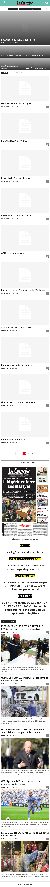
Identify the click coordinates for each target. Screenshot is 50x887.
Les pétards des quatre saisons (9, 67)
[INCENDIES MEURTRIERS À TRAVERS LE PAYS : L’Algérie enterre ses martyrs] (25, 649)
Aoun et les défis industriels (16, 327)
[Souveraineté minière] (25, 424)
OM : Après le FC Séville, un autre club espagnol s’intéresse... (21, 783)
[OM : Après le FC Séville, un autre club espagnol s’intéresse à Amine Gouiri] (25, 804)
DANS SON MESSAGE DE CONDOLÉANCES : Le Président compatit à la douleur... (23, 731)
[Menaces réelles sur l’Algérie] (25, 88)
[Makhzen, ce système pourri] (25, 350)
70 (28, 454)
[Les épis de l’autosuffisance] (25, 163)
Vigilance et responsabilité (11, 56)
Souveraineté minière (13, 439)
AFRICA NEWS (37, 9)
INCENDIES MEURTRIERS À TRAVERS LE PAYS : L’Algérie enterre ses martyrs (22, 628)
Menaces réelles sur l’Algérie (16, 103)
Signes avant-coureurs (34, 56)
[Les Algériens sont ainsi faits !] (25, 28)
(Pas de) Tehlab (13, 9)
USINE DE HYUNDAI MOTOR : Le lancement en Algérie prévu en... (24, 679)
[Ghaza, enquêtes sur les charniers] (25, 387)
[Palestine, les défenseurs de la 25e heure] (25, 275)
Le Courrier (5, 106)
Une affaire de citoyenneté (36, 68)
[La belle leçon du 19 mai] (25, 126)
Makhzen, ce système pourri (16, 365)
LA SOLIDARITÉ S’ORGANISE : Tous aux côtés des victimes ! (25, 834)
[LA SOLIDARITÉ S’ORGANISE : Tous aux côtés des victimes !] (25, 856)
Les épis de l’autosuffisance (16, 178)
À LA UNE (22, 9)
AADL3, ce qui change (12, 252)
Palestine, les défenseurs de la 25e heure (23, 290)
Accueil (12, 73)
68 (21, 454)
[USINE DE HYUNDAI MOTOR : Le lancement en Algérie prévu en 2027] (25, 701)
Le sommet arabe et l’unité (16, 215)
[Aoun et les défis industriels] (25, 312)
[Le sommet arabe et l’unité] (25, 200)
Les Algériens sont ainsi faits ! (18, 39)
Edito (17, 73)
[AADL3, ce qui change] (25, 238)
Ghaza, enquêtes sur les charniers (19, 402)
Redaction (4, 43)
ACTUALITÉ (29, 9)
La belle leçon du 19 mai (14, 140)
